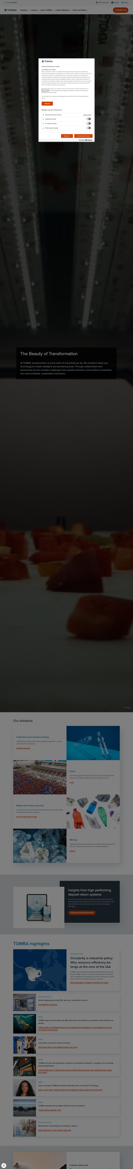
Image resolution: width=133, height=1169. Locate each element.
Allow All (47, 104)
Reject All (67, 136)
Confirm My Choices (83, 136)
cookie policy (45, 90)
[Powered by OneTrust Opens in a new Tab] (86, 140)
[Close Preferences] (3, 1165)
